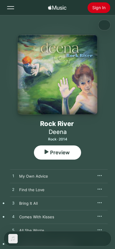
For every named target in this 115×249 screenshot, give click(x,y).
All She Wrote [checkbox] (31, 230)
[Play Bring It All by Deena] (13, 203)
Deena (58, 131)
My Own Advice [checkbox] (33, 176)
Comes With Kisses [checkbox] (36, 216)
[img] (57, 7)
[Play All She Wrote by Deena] (13, 230)
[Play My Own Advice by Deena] (13, 176)
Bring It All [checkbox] (28, 203)
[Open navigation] (10, 7)
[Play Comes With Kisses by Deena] (13, 216)
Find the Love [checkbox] (32, 189)
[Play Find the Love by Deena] (13, 189)
